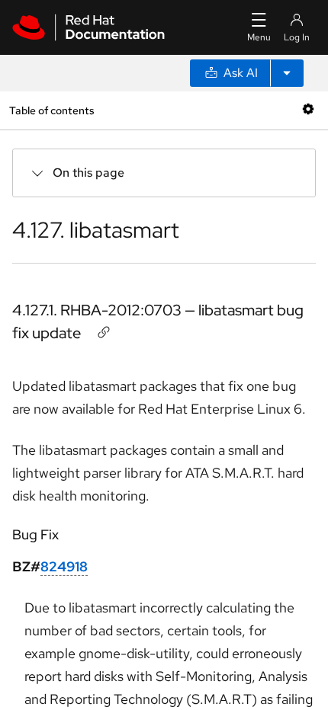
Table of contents (51, 110)
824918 (64, 566)
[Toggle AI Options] (287, 73)
